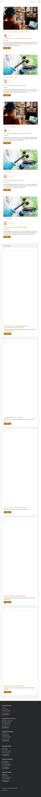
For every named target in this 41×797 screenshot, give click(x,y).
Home (3, 788)
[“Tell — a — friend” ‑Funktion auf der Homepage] (20, 468)
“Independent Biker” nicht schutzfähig (13, 417)
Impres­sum (7, 788)
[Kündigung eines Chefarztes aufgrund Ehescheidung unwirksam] (20, 18)
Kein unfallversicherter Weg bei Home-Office (13, 180)
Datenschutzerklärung (13, 788)
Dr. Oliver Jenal (10, 81)
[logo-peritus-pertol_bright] (2, 2)
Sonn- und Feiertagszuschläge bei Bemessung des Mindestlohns (17, 133)
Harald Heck (10, 35)
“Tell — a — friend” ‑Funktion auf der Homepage (15, 507)
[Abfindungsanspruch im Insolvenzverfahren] (20, 646)
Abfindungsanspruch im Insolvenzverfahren (14, 686)
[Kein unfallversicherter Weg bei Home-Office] (20, 159)
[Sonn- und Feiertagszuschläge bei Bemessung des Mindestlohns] (20, 113)
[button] (36, 1)
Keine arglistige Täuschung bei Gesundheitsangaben (14, 85)
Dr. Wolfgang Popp (11, 176)
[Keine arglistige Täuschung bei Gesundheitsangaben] (20, 65)
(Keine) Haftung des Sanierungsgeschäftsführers (15, 596)
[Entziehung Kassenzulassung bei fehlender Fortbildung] (20, 206)
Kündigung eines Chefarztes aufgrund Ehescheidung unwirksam (17, 38)
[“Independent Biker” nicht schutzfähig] (20, 378)
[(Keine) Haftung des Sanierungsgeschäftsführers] (20, 557)
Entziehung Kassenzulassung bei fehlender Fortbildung (15, 227)
